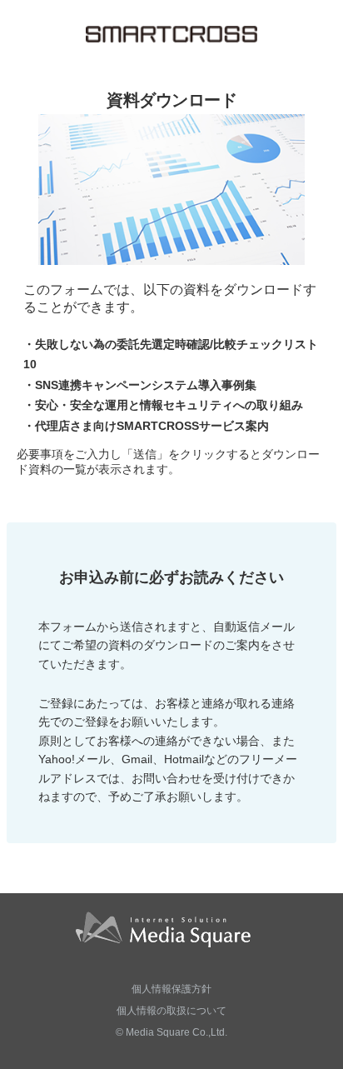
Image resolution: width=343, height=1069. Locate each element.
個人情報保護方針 (171, 989)
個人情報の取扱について (171, 1011)
